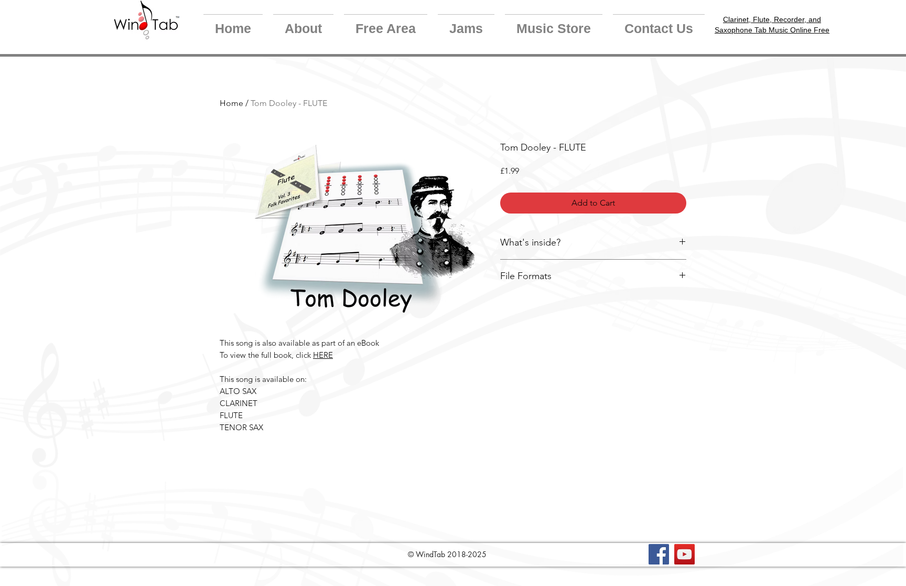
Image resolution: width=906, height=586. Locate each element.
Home (231, 103)
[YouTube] (684, 554)
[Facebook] (659, 554)
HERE (323, 355)
